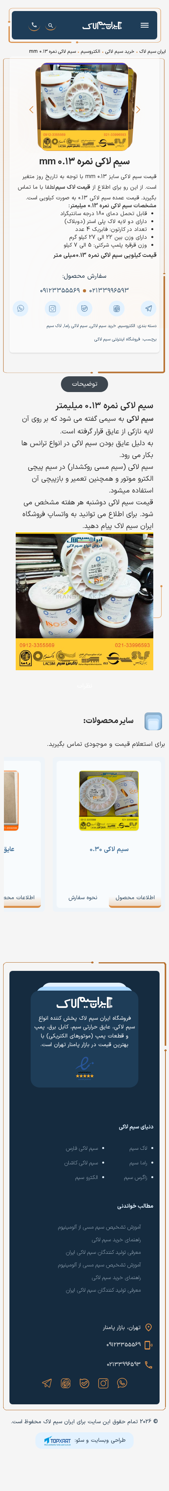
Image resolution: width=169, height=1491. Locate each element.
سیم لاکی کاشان (81, 1163)
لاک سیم (54, 326)
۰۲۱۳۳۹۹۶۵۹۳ (109, 291)
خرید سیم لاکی (119, 51)
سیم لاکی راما (75, 326)
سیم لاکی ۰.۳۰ (109, 849)
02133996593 (124, 1365)
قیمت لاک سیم (72, 187)
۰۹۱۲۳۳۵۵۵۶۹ (60, 291)
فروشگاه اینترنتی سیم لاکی (117, 339)
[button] (137, 109)
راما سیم (138, 1163)
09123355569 (124, 1345)
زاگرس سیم (135, 1177)
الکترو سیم (86, 1177)
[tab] (84, 384)
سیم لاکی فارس (82, 1148)
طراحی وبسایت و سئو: (100, 1440)
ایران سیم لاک (153, 51)
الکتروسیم (90, 51)
